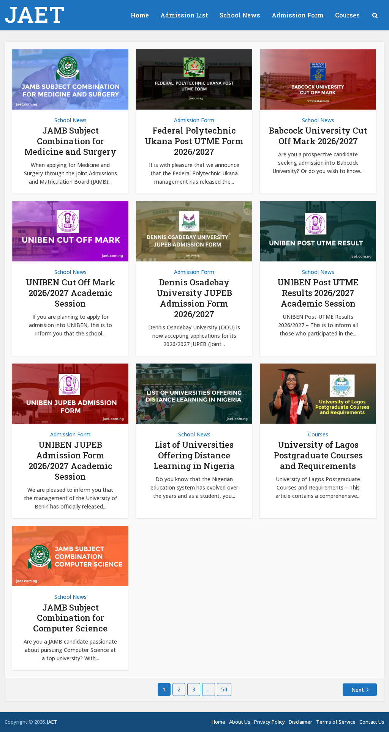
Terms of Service (336, 721)
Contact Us (371, 721)
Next (357, 689)
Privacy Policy (269, 721)
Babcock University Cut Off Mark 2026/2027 (318, 135)
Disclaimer (300, 721)
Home (140, 15)
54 (224, 689)
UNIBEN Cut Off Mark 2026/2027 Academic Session (70, 293)
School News (240, 15)
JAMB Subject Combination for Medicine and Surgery (70, 141)
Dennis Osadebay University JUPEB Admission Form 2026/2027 (194, 298)
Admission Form (298, 15)
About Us (239, 721)
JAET (35, 14)
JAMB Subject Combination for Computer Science (70, 618)
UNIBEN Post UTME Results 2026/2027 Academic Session (318, 293)
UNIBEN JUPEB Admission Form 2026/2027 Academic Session (70, 460)
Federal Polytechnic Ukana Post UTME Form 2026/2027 (194, 141)
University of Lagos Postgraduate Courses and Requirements (318, 455)
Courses (347, 15)
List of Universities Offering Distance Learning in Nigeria (194, 455)
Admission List (184, 15)
